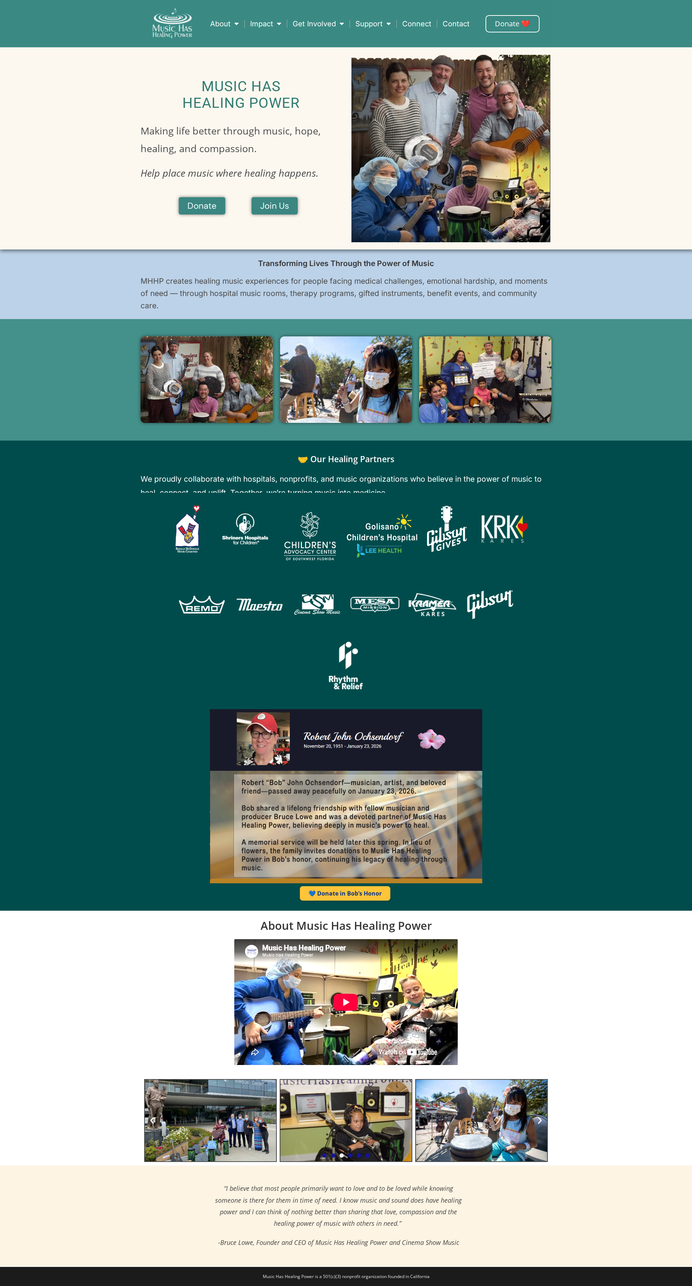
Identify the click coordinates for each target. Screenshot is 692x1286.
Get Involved (314, 23)
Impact (261, 23)
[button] (152, 1120)
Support (369, 23)
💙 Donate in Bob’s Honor (345, 893)
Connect (416, 23)
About (220, 23)
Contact (456, 23)
